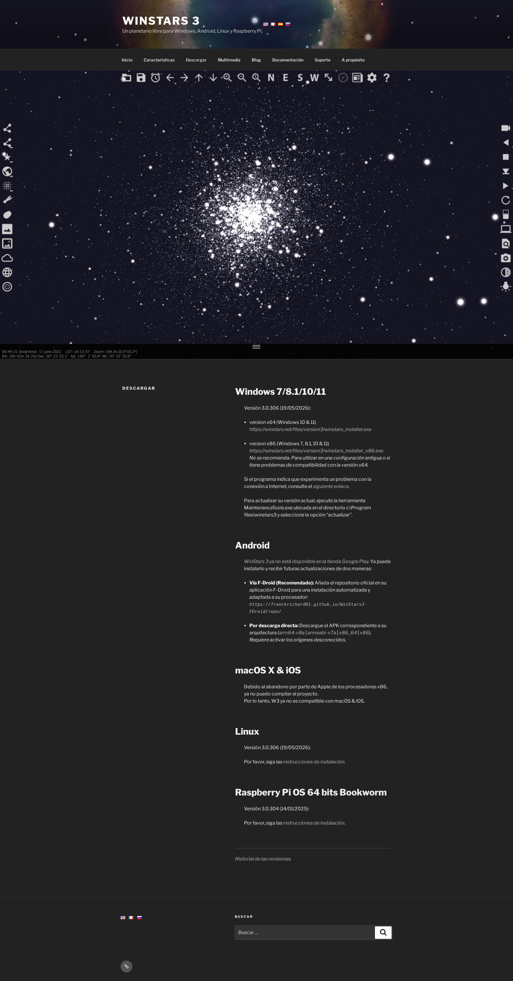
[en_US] (123, 917)
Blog (256, 59)
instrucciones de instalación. (314, 762)
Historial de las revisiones (263, 859)
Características (159, 59)
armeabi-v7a (322, 632)
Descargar (196, 59)
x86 (364, 632)
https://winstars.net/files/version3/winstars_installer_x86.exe (316, 451)
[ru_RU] (139, 917)
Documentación (287, 59)
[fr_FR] (131, 917)
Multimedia (229, 59)
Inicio (127, 59)
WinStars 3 (161, 20)
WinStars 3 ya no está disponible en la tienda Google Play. (306, 561)
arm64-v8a (292, 632)
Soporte (322, 59)
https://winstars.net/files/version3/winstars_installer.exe (310, 429)
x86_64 (348, 632)
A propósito (353, 59)
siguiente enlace (331, 486)
